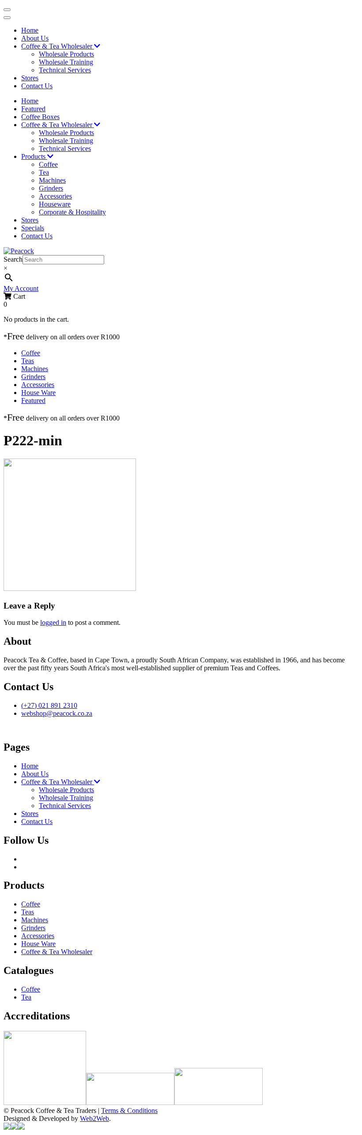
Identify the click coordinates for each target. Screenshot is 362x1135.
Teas (27, 361)
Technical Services (65, 70)
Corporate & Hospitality (72, 212)
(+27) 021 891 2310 (49, 705)
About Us (35, 38)
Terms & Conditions (129, 1110)
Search (13, 259)
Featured (33, 109)
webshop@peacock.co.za (56, 713)
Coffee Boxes (40, 116)
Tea (44, 172)
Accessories (55, 196)
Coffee (48, 164)
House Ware (38, 392)
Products (34, 156)
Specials (32, 228)
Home (29, 30)
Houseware (55, 204)
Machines (52, 180)
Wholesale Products (66, 54)
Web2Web (94, 1118)
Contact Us (37, 86)
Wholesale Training (66, 62)
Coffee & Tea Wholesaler (57, 46)
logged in (53, 622)
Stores (29, 78)
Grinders (51, 188)
